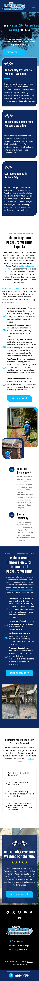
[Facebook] (7, 912)
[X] (13, 912)
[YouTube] (25, 912)
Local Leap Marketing (19, 964)
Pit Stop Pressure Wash (12, 288)
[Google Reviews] (31, 912)
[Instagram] (19, 912)
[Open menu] (34, 6)
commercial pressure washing (21, 590)
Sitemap (30, 962)
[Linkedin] (19, 918)
